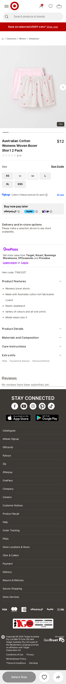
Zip (4, 463)
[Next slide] (63, 87)
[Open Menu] (6, 6)
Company (8, 488)
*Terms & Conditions (16, 663)
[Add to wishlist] (44, 677)
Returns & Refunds (13, 580)
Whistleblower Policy (16, 659)
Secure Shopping (12, 588)
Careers (7, 497)
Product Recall (11, 513)
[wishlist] (50, 6)
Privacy (30, 654)
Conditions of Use (14, 654)
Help (5, 522)
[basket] (59, 6)
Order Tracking (11, 530)
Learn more (10, 262)
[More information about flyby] (46, 194)
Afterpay (8, 472)
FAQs (5, 538)
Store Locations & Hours (16, 547)
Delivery (7, 571)
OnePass (8, 480)
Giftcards (8, 447)
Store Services (11, 596)
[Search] (6, 17)
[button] (19, 677)
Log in (24, 262)
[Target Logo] (14, 6)
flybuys (7, 455)
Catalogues (9, 430)
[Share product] (58, 677)
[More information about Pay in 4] (36, 211)
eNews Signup (11, 438)
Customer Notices (13, 505)
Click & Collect (11, 555)
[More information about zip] (51, 211)
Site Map (33, 663)
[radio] (7, 175)
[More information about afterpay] (18, 211)
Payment (8, 563)
